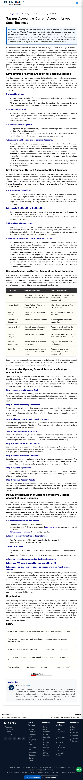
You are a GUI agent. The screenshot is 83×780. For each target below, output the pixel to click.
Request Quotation (33, 777)
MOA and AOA (50, 527)
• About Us (8, 727)
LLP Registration (32, 739)
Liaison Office (46, 743)
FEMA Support (46, 754)
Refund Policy (60, 767)
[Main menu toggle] (77, 3)
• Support (7, 732)
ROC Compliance (61, 747)
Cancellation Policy (46, 767)
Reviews (75, 736)
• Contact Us (8, 729)
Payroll (60, 742)
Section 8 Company (32, 754)
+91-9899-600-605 (49, 777)
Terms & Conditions (16, 767)
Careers (75, 733)
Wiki (73, 730)
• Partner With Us (10, 734)
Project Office (46, 749)
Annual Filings (60, 754)
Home (7, 14)
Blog (73, 727)
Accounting (61, 738)
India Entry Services (46, 729)
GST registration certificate (20, 532)
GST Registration (61, 731)
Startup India (32, 759)
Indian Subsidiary (46, 737)
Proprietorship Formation (17, 14)
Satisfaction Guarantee (44, 770)
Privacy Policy (31, 767)
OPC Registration (32, 747)
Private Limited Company (32, 731)
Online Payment (75, 740)
